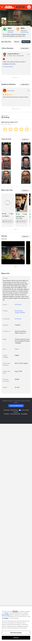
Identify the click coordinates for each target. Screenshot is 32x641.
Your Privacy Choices (16, 632)
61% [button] (23, 28)
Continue (16, 637)
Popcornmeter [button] (24, 30)
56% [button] (10, 28)
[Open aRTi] (29, 7)
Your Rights (5, 618)
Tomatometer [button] (11, 30)
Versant (15, 611)
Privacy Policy (5, 614)
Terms (6, 613)
